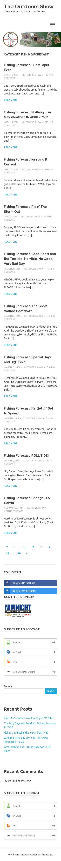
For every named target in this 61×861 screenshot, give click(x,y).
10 (24, 546)
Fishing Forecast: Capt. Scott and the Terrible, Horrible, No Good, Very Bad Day (30, 259)
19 (19, 553)
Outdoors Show (31, 75)
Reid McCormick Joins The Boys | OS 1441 (29, 718)
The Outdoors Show (29, 6)
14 (7, 553)
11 (33, 546)
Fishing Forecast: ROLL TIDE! (26, 456)
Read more (10, 100)
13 (48, 546)
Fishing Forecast (13, 511)
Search (8, 686)
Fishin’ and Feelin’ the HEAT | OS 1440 (26, 732)
